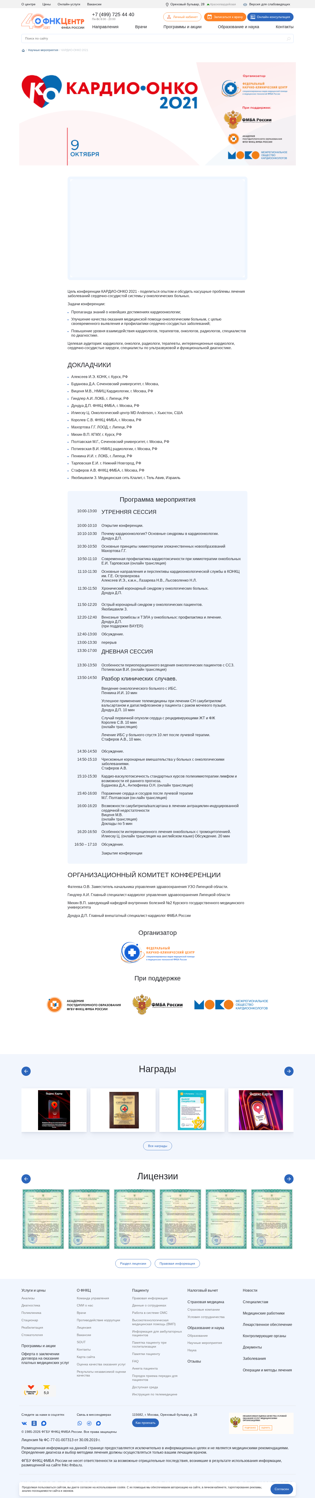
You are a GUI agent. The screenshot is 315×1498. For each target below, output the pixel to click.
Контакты (84, 1349)
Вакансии (94, 4)
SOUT (81, 1342)
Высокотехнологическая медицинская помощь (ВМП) (154, 1322)
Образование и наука (205, 1328)
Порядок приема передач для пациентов (155, 1378)
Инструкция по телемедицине (154, 1394)
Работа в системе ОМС (149, 1313)
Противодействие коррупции (98, 1320)
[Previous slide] (26, 1071)
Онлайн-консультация (273, 17)
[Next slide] (289, 1071)
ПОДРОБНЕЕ (250, 1428)
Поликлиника (31, 1313)
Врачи (81, 1313)
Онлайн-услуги (69, 4)
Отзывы (194, 1361)
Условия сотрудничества (206, 1317)
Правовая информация (177, 1263)
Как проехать (145, 1423)
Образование (197, 1335)
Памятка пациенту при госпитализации (149, 1344)
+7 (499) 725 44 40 (113, 14)
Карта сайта (86, 1357)
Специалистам (255, 1302)
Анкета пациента (145, 1368)
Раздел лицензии (133, 1263)
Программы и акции (38, 1346)
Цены (46, 4)
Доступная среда (145, 1387)
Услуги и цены (33, 1290)
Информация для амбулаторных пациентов (157, 1333)
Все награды (157, 1146)
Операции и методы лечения (267, 1370)
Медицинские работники (264, 1313)
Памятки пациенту (146, 1354)
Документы (252, 1347)
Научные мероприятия (204, 1343)
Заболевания (254, 1359)
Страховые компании (203, 1309)
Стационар (29, 1320)
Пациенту (140, 1290)
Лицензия (84, 1327)
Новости (250, 1290)
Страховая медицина (205, 1302)
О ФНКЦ (84, 1290)
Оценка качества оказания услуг (101, 1364)
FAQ (135, 1361)
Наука (191, 1350)
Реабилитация (32, 1327)
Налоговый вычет (202, 1290)
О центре (28, 4)
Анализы (28, 1298)
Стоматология (32, 1335)
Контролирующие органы (264, 1336)
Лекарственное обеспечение (267, 1325)
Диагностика (30, 1305)
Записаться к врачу (228, 17)
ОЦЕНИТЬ (265, 1428)
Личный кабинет (185, 17)
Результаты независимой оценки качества (101, 1373)
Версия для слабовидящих (269, 4)
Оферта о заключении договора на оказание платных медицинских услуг (45, 1358)
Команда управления (93, 1298)
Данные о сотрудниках (149, 1305)
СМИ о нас (85, 1305)
